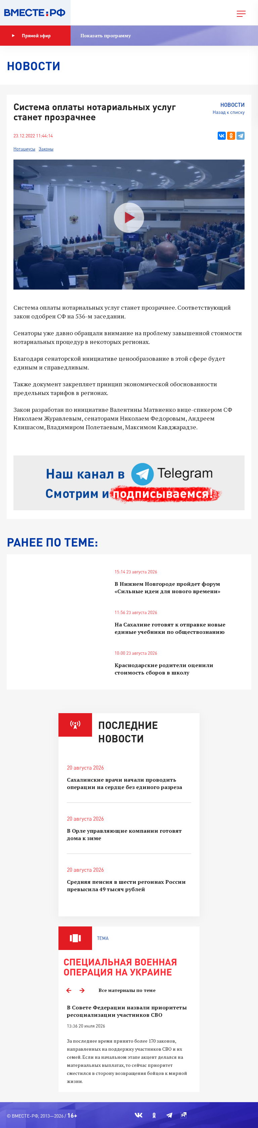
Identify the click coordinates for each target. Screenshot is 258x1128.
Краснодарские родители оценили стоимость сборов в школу (164, 668)
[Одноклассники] (231, 136)
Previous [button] (68, 990)
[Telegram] (240, 136)
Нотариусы (24, 148)
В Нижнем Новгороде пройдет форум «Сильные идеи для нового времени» (167, 587)
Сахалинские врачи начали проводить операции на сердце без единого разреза (124, 783)
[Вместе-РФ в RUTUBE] (183, 1115)
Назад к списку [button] (229, 112)
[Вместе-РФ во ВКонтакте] (138, 1115)
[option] (129, 1044)
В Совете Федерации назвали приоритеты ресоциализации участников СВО (127, 1011)
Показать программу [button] (106, 35)
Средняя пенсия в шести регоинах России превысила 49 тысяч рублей (126, 885)
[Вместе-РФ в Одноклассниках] (154, 1115)
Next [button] (82, 990)
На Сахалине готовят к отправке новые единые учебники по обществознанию (170, 628)
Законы (46, 148)
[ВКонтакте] (222, 136)
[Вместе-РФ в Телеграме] (169, 1115)
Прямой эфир (36, 35)
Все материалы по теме (127, 990)
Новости (232, 104)
